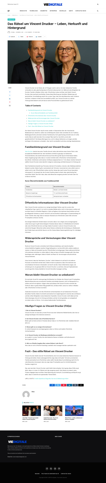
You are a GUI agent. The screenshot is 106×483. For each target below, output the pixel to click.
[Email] (9, 105)
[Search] (97, 4)
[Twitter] (9, 95)
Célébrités (43, 10)
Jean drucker (29, 151)
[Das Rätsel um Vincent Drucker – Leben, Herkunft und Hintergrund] (53, 62)
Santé (71, 10)
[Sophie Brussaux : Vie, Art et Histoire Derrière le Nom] (53, 411)
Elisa (13, 32)
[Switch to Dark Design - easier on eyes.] (97, 11)
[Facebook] (9, 92)
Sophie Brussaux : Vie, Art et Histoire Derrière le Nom (51, 418)
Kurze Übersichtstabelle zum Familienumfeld (44, 113)
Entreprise (53, 10)
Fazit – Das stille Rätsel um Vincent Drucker (40, 126)
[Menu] (9, 11)
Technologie (34, 10)
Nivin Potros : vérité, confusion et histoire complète (73, 418)
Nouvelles (63, 10)
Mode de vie (23, 10)
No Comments (29, 32)
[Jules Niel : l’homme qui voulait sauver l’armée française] (31, 411)
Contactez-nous (80, 10)
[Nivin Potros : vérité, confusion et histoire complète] (74, 411)
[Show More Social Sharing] (44, 36)
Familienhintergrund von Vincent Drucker (40, 110)
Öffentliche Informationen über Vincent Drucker (42, 115)
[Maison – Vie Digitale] (53, 4)
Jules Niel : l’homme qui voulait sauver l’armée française (30, 418)
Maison (37, 473)
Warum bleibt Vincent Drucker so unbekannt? (41, 121)
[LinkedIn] (9, 98)
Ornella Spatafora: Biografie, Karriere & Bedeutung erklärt (51, 378)
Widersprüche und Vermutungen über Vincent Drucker (44, 118)
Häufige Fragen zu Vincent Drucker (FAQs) (40, 123)
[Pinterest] (9, 102)
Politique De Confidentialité (50, 473)
